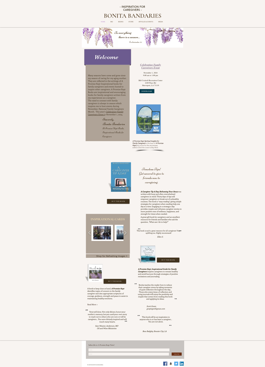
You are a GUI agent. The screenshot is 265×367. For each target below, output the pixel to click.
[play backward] (89, 233)
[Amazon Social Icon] (171, 364)
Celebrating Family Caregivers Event (150, 66)
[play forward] (125, 233)
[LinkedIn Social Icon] (182, 364)
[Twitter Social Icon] (176, 364)
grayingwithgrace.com (156, 308)
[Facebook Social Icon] (165, 364)
